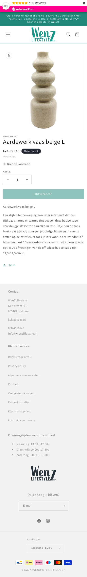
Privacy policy (17, 366)
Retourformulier (19, 402)
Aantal (7, 171)
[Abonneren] (63, 505)
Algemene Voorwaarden (23, 375)
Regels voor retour (20, 357)
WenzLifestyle (37, 569)
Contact (13, 384)
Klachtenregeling (19, 411)
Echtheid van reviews (21, 420)
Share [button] (11, 265)
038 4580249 (16, 328)
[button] (8, 34)
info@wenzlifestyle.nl (23, 333)
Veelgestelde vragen (21, 393)
